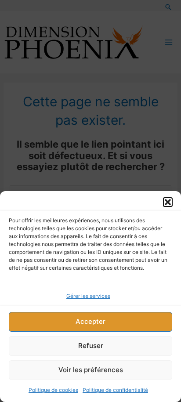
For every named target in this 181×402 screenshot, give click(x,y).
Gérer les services (88, 296)
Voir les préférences (90, 370)
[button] (167, 202)
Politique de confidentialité (115, 390)
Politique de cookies (53, 390)
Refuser (90, 345)
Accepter (90, 321)
